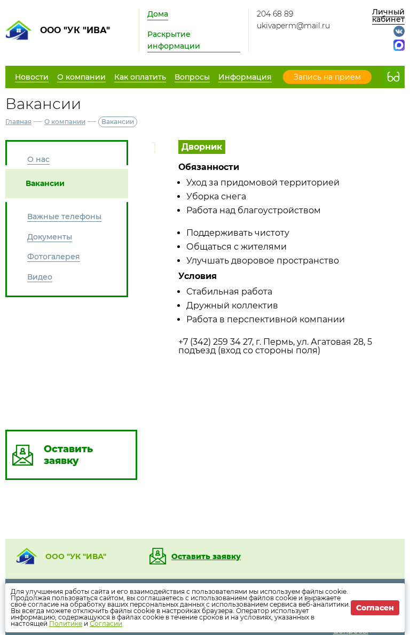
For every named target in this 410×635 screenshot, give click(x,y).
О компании (64, 122)
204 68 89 (275, 14)
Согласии (106, 623)
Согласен (375, 608)
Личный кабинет (388, 15)
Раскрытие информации (173, 40)
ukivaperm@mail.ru (293, 25)
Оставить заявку (206, 556)
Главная (18, 122)
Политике (65, 623)
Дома (157, 14)
